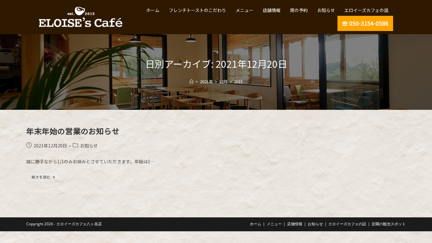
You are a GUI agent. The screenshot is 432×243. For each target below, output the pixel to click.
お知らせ (326, 10)
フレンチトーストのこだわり (197, 10)
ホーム (152, 10)
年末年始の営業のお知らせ (73, 130)
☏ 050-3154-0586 (365, 23)
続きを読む (43, 175)
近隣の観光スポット (389, 224)
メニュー (244, 10)
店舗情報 (272, 10)
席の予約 (299, 10)
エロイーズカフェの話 (366, 10)
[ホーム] (191, 81)
